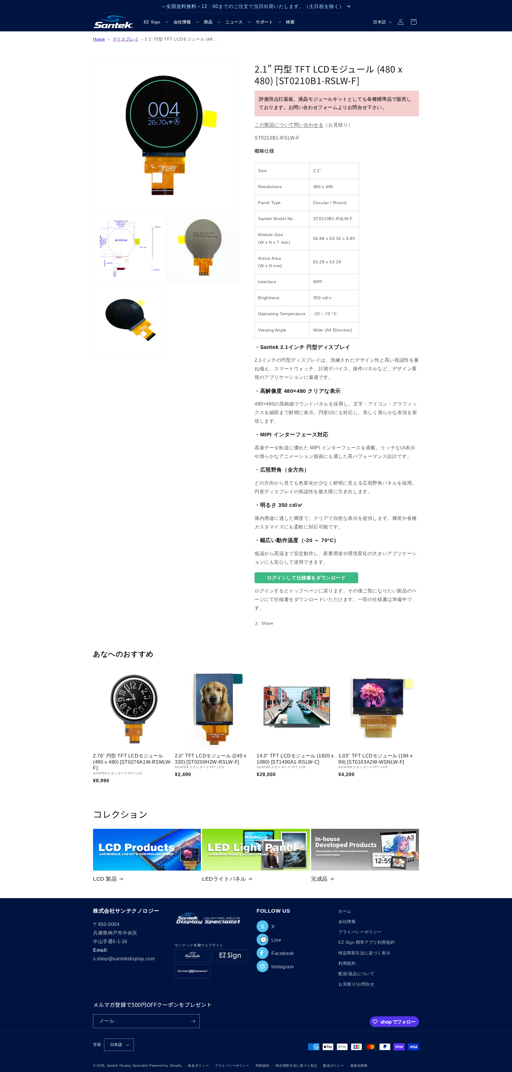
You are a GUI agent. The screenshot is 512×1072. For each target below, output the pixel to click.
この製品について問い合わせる (289, 124)
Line (270, 940)
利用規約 (347, 963)
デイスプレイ (126, 39)
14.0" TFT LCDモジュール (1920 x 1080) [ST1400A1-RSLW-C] (295, 759)
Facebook (282, 953)
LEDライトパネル (224, 879)
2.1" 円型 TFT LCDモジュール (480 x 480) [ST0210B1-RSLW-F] (209, 39)
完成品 (319, 879)
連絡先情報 (359, 1065)
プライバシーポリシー (360, 932)
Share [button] (267, 623)
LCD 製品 (105, 879)
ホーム (344, 911)
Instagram (282, 966)
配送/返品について (356, 973)
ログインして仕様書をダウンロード (306, 577)
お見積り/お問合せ (356, 984)
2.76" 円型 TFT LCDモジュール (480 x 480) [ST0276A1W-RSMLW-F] (132, 762)
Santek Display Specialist (128, 1065)
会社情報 (347, 921)
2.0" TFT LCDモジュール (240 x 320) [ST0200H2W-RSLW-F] (210, 759)
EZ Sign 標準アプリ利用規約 (366, 942)
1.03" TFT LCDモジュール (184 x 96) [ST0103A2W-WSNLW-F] (375, 759)
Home (99, 39)
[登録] (192, 1021)
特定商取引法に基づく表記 (296, 1065)
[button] (156, 22)
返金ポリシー (198, 1065)
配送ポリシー (333, 1065)
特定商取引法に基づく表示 (364, 953)
